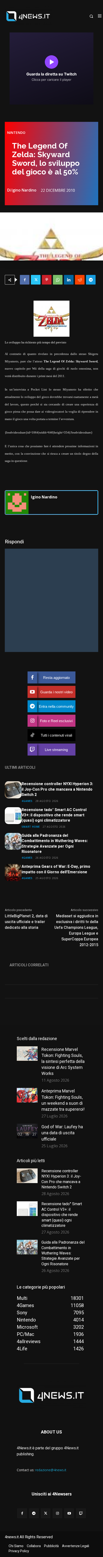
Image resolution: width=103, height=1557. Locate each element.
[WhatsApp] (58, 280)
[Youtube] (69, 1513)
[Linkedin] (69, 280)
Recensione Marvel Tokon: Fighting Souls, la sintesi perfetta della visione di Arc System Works (63, 1061)
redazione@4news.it (50, 1470)
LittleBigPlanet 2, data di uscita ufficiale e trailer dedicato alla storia (26, 921)
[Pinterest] (47, 280)
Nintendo (16, 132)
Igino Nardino (23, 190)
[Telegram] (91, 280)
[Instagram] (57, 1513)
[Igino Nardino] (17, 502)
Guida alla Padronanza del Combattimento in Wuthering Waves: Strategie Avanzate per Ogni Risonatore (55, 844)
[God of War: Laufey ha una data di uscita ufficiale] (27, 1131)
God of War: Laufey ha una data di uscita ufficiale (62, 1132)
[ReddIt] (80, 280)
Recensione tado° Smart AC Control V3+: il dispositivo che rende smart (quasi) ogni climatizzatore (54, 815)
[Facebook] (24, 280)
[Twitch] (81, 1513)
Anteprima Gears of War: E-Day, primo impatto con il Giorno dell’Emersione (56, 869)
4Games (27, 800)
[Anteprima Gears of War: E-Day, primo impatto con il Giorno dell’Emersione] (13, 872)
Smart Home (31, 826)
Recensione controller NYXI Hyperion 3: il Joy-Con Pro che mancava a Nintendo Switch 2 (57, 789)
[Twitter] (35, 280)
